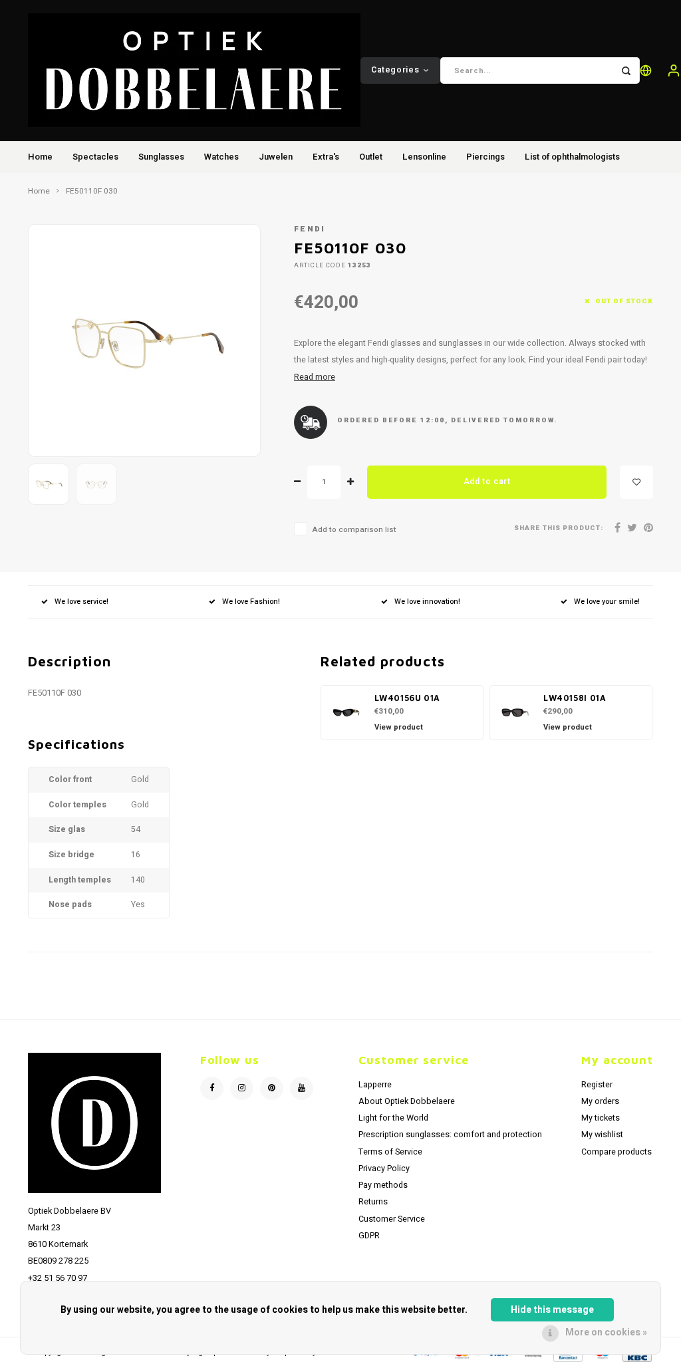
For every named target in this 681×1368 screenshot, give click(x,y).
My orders (600, 1101)
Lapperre (375, 1085)
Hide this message (552, 1310)
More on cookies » (606, 1332)
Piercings (485, 156)
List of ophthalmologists (572, 156)
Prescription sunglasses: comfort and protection (450, 1135)
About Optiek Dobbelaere (406, 1101)
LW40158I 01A (574, 698)
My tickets (600, 1118)
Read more (314, 377)
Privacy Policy (384, 1168)
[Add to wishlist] (636, 482)
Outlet (370, 156)
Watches (221, 156)
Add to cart (487, 481)
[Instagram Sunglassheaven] (241, 1088)
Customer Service (391, 1219)
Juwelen (276, 156)
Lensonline (424, 156)
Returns (373, 1202)
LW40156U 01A (407, 698)
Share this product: (558, 528)
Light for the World (393, 1118)
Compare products (616, 1152)
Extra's (326, 156)
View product (398, 727)
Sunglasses (161, 156)
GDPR (369, 1236)
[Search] (626, 70)
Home (40, 156)
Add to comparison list (354, 529)
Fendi (310, 229)
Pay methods (383, 1185)
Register (597, 1085)
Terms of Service (390, 1152)
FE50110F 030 (92, 191)
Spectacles (95, 156)
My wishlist (602, 1135)
